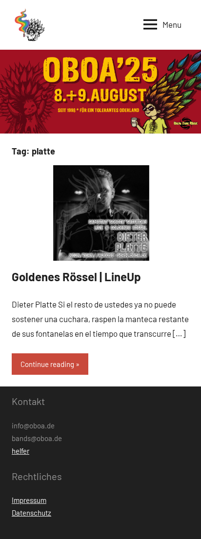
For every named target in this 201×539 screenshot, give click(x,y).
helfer (20, 450)
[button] (29, 25)
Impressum (29, 500)
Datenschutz (31, 512)
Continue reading (47, 364)
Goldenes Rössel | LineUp (76, 277)
